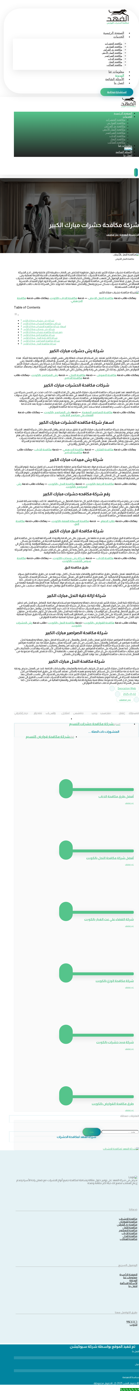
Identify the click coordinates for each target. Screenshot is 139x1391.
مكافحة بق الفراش (127, 1224)
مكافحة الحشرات (128, 1218)
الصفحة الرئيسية (128, 1274)
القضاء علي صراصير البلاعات (76, 415)
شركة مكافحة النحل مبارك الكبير (39, 343)
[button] (132, 712)
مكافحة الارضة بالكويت (100, 483)
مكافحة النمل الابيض (101, 298)
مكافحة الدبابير (73, 377)
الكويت (133, 1324)
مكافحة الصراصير (128, 1230)
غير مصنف (125, 699)
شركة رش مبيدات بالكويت (69, 558)
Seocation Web (127, 688)
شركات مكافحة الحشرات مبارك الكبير (42, 323)
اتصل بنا (132, 1286)
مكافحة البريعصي (73, 449)
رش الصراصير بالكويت (45, 375)
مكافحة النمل (130, 1227)
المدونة (133, 1280)
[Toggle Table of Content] (16, 314)
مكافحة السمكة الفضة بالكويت (70, 521)
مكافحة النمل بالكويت (61, 622)
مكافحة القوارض (128, 1221)
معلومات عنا (130, 1277)
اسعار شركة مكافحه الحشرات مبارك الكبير (44, 326)
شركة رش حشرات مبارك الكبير (38, 320)
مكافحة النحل (130, 1236)
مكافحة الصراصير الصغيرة (97, 412)
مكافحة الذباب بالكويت (63, 298)
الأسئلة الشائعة (128, 1283)
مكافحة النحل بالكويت (61, 483)
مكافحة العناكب (128, 1239)
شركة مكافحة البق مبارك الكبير (39, 335)
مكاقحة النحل (77, 375)
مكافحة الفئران (104, 449)
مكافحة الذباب (43, 449)
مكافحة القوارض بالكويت (99, 622)
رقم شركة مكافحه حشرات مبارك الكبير (43, 332)
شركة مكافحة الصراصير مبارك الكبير (41, 340)
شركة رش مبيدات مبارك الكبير (39, 329)
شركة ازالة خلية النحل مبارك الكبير (40, 338)
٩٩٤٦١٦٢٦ (131, 1321)
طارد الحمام (108, 521)
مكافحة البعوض (106, 375)
